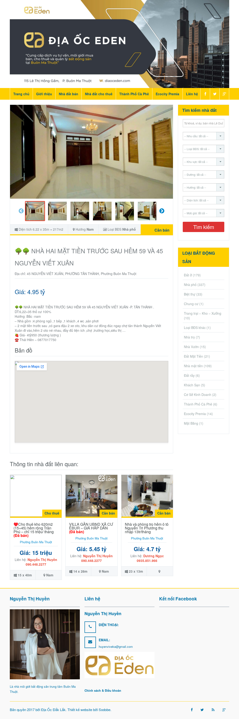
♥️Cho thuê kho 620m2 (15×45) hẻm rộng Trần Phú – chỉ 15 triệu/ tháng (34, 530)
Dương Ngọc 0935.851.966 (150, 558)
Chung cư (191, 303)
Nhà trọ (189, 337)
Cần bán (162, 230)
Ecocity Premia (167, 94)
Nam (90, 229)
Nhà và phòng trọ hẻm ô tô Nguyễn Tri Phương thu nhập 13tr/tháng (147, 528)
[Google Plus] (224, 94)
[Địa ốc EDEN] (119, 43)
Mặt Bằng (191, 423)
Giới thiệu (44, 94)
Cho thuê (52, 513)
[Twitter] (214, 94)
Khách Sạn (192, 385)
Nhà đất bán (68, 94)
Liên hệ (192, 94)
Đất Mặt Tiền (193, 356)
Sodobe (104, 709)
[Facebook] (205, 94)
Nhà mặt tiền (193, 365)
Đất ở (188, 275)
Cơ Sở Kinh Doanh (197, 394)
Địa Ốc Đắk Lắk (53, 709)
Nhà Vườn (191, 346)
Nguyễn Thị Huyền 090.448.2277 (41, 562)
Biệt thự (189, 294)
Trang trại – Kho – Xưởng (202, 313)
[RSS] (213, 709)
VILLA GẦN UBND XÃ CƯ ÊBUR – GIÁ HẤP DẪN (91, 528)
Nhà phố (129, 229)
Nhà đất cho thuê (98, 94)
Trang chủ (21, 94)
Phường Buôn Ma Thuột (36, 542)
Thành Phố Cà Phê (134, 94)
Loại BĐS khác (195, 327)
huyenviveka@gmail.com (116, 646)
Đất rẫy (189, 375)
